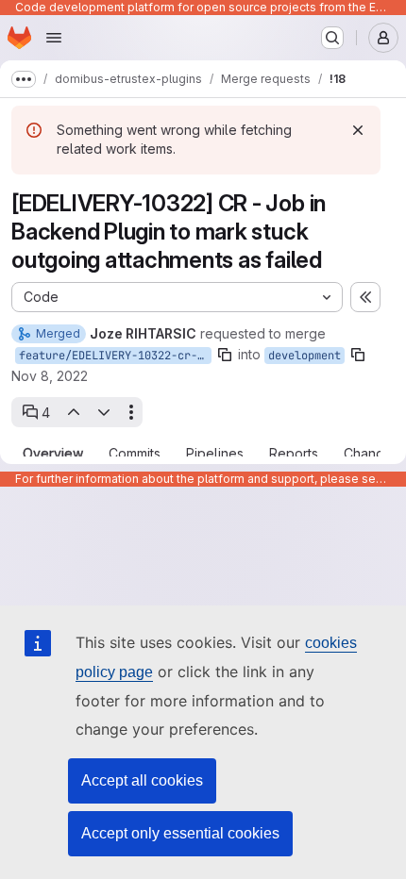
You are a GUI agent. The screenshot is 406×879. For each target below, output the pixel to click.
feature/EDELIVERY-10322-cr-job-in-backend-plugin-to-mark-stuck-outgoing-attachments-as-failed (115, 355)
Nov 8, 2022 (49, 376)
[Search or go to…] (332, 37)
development (304, 355)
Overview (53, 453)
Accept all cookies (142, 780)
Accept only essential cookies (180, 833)
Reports (293, 453)
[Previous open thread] (73, 412)
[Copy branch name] (224, 354)
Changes (371, 453)
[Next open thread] (104, 412)
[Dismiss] (358, 130)
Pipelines (215, 453)
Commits (135, 453)
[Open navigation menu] (54, 38)
